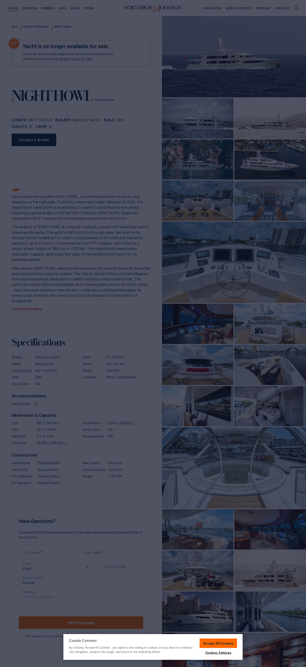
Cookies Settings (218, 652)
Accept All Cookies (218, 643)
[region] (153, 647)
